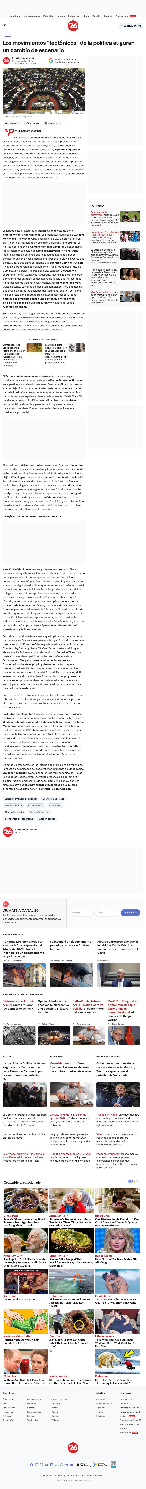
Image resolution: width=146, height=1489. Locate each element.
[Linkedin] (51, 1464)
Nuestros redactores (129, 1424)
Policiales (7, 1416)
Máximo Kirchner (13, 805)
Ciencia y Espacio (59, 1399)
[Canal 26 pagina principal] (73, 30)
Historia (54, 1407)
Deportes (31, 1403)
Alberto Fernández (14, 812)
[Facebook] (31, 1464)
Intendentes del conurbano (19, 818)
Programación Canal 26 (130, 1420)
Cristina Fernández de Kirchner (21, 798)
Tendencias (32, 1420)
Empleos (124, 1428)
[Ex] (41, 1464)
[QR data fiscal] (113, 1466)
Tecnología (8, 1420)
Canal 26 (100, 1399)
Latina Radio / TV (104, 1403)
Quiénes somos (127, 1399)
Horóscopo (8, 1412)
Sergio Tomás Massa (53, 798)
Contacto (124, 1403)
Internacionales (108, 1056)
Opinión (7, 36)
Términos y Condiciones (66, 1475)
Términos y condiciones (130, 1407)
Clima (5, 1403)
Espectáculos (9, 1407)
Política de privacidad (130, 1412)
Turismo (55, 1420)
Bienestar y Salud (35, 1399)
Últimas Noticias (10, 1399)
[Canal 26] (73, 1448)
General (31, 1407)
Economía (57, 1056)
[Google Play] (100, 1465)
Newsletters (128, 1432)
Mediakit (127, 1416)
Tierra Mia (101, 1407)
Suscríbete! (131, 912)
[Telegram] (66, 1464)
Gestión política (47, 818)
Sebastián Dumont (25, 58)
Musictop (100, 1416)
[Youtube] (46, 1464)
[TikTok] (56, 1464)
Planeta (54, 1412)
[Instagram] (36, 1464)
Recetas (55, 1416)
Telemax (100, 1412)
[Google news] (71, 1464)
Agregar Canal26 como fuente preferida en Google (67, 60)
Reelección (55, 805)
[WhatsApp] (61, 1464)
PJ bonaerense (35, 805)
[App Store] (83, 1465)
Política (9, 1056)
